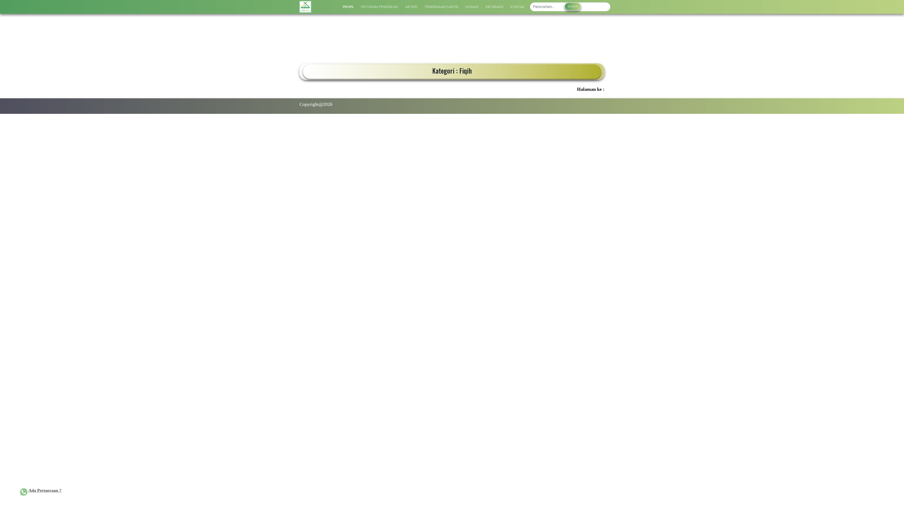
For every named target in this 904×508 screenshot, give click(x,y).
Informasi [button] (494, 6)
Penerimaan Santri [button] (441, 6)
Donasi (472, 6)
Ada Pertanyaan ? (44, 490)
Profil (348, 6)
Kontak (518, 6)
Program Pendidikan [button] (379, 6)
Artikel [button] (411, 6)
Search (573, 6)
